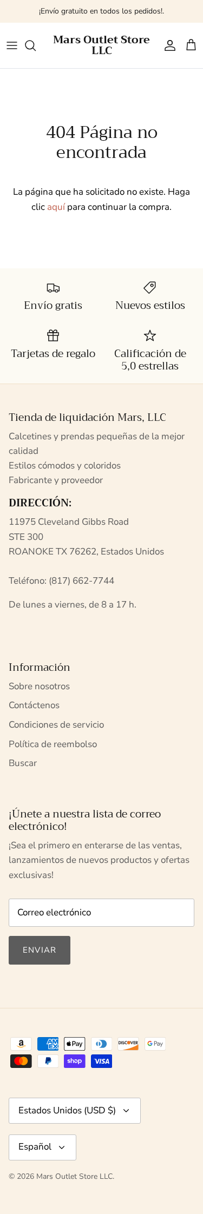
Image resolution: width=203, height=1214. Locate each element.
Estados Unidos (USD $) (67, 1110)
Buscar (23, 763)
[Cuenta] (167, 45)
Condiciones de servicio (56, 724)
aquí (56, 207)
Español (34, 1146)
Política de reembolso (53, 744)
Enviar (39, 950)
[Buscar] (36, 45)
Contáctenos (34, 705)
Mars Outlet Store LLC (74, 1176)
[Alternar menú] (12, 45)
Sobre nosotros (39, 686)
